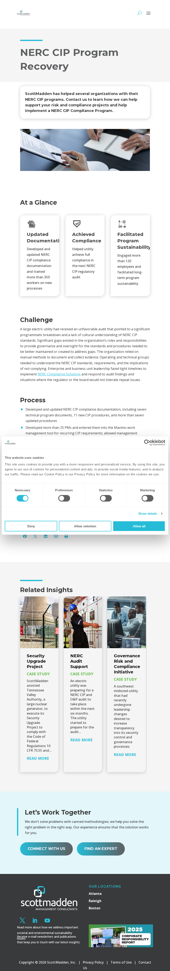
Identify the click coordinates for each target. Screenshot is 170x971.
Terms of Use (121, 962)
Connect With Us (46, 848)
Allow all (139, 526)
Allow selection (85, 526)
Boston (94, 908)
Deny (31, 526)
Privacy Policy (93, 962)
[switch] (64, 498)
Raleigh (95, 901)
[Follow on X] (22, 920)
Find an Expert (100, 848)
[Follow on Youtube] (47, 920)
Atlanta (95, 893)
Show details (147, 513)
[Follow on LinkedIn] (34, 920)
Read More (38, 758)
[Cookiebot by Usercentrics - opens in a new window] (147, 443)
